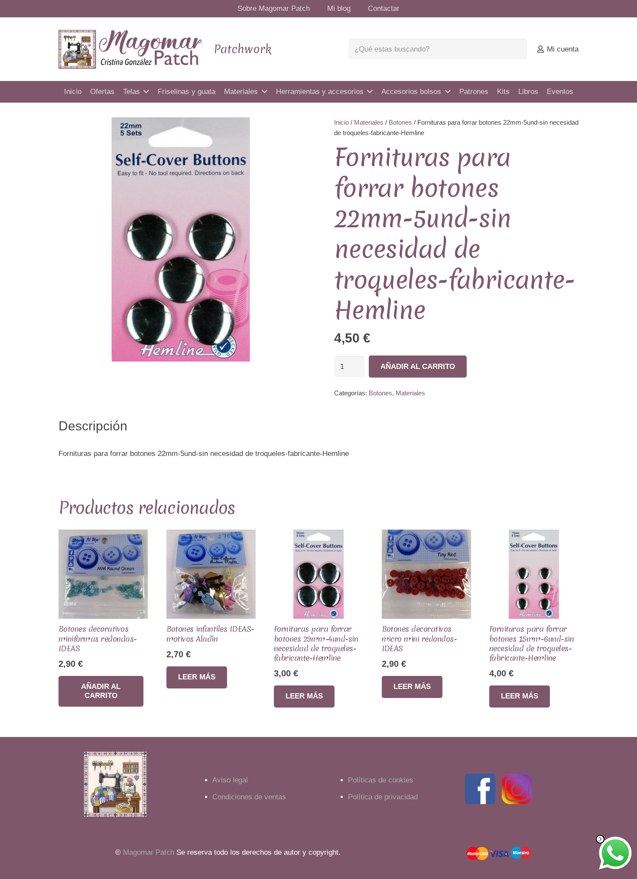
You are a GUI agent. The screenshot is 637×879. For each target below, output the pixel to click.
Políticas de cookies (380, 780)
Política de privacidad (383, 797)
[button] (288, 132)
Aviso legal (230, 780)
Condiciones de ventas (249, 797)
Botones (400, 122)
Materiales (369, 122)
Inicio (341, 122)
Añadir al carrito (417, 366)
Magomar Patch (148, 852)
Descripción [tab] (92, 426)
